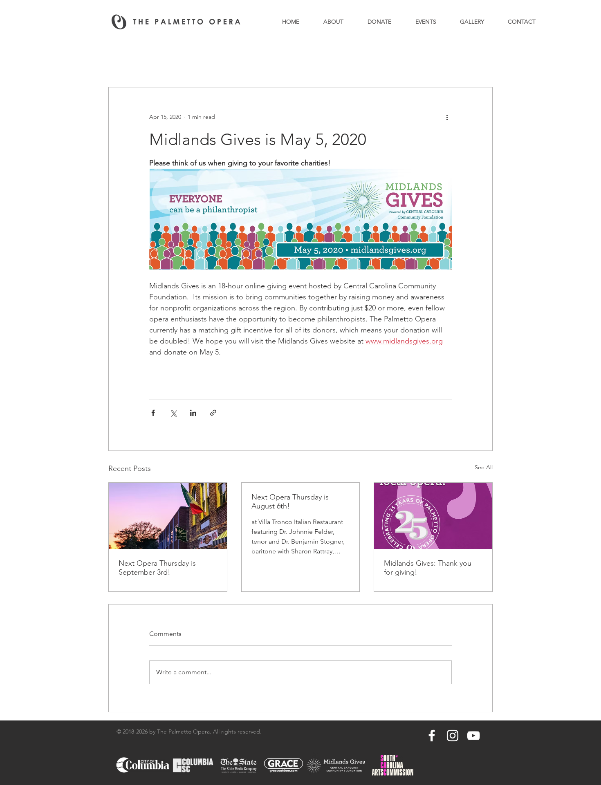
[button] (482, 62)
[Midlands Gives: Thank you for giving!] (433, 516)
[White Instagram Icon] (452, 735)
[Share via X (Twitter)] (173, 413)
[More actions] (447, 117)
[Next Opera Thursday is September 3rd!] (168, 516)
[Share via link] (213, 413)
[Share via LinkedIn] (193, 413)
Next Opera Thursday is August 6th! (290, 502)
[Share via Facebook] (153, 413)
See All (484, 467)
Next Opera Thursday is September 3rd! (157, 568)
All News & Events (131, 62)
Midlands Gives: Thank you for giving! (427, 568)
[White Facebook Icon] (432, 735)
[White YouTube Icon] (473, 735)
